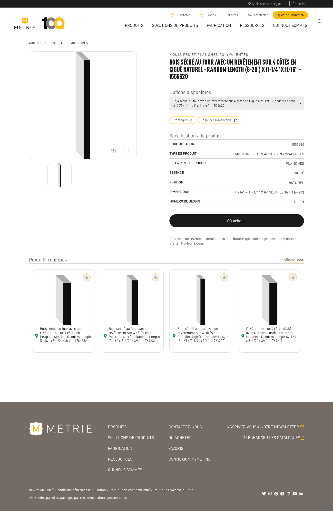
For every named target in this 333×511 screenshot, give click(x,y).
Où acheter (183, 15)
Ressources (120, 459)
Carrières (232, 15)
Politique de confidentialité (129, 490)
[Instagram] (270, 494)
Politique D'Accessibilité (172, 490)
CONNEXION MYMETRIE (189, 459)
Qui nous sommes (125, 469)
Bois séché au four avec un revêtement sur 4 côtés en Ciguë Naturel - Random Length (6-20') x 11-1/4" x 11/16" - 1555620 (233, 103)
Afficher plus (294, 259)
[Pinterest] (276, 494)
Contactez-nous (185, 426)
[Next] (59, 175)
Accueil (36, 43)
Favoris (211, 15)
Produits (57, 43)
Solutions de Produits (131, 437)
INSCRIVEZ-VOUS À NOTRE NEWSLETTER (262, 426)
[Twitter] (264, 494)
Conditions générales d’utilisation (80, 490)
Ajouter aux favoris (217, 120)
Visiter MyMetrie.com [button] (186, 243)
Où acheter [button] (236, 220)
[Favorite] (87, 277)
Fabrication (120, 448)
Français (298, 3)
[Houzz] (301, 494)
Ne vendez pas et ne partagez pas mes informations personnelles (78, 497)
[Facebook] (282, 494)
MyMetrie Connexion (290, 15)
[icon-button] (114, 150)
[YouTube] (295, 494)
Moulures (79, 43)
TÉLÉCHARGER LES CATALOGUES (270, 437)
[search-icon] (320, 21)
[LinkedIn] (288, 494)
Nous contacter (258, 15)
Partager (180, 120)
